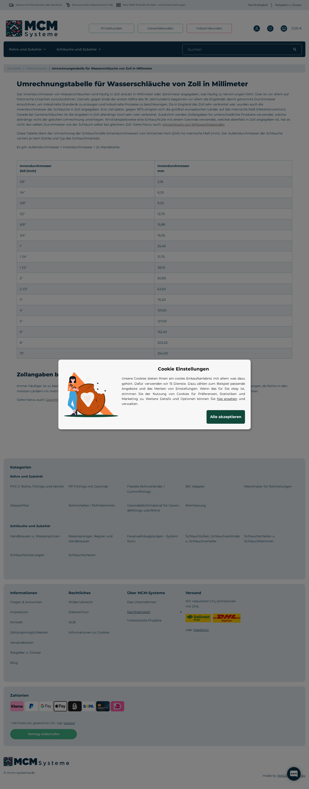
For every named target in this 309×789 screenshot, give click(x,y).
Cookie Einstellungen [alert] (183, 369)
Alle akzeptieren (225, 417)
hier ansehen (227, 399)
